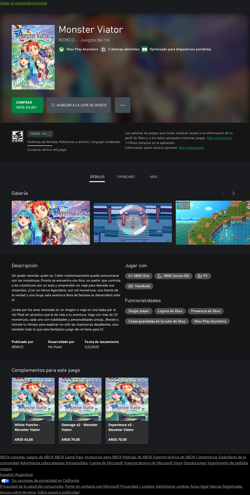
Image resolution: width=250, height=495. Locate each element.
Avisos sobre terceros (18, 492)
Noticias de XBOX (138, 456)
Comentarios (207, 456)
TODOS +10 (38, 134)
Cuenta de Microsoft (106, 462)
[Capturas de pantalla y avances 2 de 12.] (133, 223)
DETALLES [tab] (97, 176)
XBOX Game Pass (68, 456)
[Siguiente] (233, 193)
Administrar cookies (172, 486)
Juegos (6, 468)
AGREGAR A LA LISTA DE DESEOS (81, 105)
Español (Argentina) (16, 474)
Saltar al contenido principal (23, 2)
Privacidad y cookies (137, 486)
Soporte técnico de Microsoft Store (153, 462)
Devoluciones (195, 462)
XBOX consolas (12, 456)
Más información (219, 137)
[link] (33, 411)
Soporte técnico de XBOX (174, 456)
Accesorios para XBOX (103, 456)
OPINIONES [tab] (126, 176)
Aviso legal (199, 486)
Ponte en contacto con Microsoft (92, 486)
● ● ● (122, 105)
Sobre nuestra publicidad (58, 492)
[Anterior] (224, 193)
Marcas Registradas (225, 486)
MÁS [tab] (153, 176)
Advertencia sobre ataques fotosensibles (54, 462)
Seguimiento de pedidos (227, 462)
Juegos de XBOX (40, 456)
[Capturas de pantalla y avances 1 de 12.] (51, 223)
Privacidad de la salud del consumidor (32, 486)
